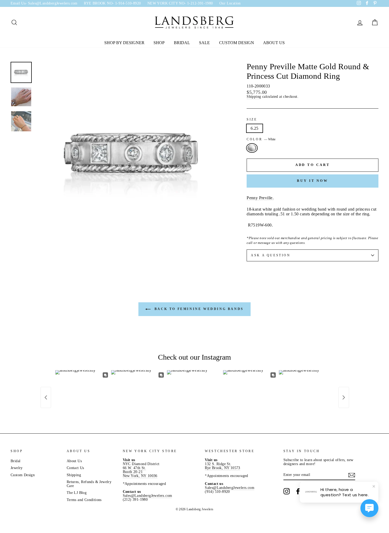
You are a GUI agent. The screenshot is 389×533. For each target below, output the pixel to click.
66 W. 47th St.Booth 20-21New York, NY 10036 (140, 472)
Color (261, 139)
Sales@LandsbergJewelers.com (147, 496)
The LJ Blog (77, 493)
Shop (159, 42)
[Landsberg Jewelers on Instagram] (286, 491)
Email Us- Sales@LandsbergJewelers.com (44, 3)
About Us (274, 42)
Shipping (254, 97)
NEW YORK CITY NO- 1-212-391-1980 (180, 3)
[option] (132, 158)
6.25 (255, 128)
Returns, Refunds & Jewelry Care (89, 484)
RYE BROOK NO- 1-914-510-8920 (112, 3)
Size (252, 119)
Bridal (182, 42)
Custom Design (236, 42)
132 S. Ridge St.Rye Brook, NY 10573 (222, 466)
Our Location (230, 3)
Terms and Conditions (84, 500)
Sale (204, 42)
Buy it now (312, 181)
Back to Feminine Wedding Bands (198, 309)
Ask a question (270, 255)
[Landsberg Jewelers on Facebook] (298, 491)
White (252, 148)
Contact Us (75, 468)
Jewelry (17, 468)
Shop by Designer (124, 42)
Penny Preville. (260, 198)
